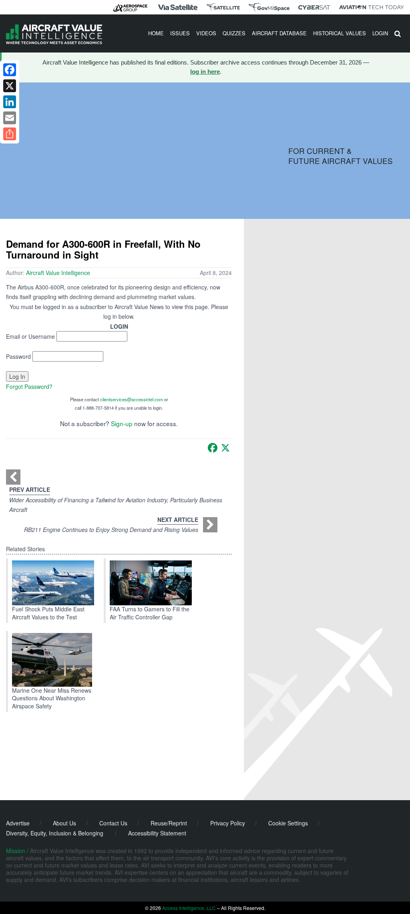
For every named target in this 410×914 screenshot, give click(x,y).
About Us (64, 823)
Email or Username (30, 336)
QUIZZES (234, 33)
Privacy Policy (227, 823)
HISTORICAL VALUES (339, 33)
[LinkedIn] (10, 102)
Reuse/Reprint (169, 823)
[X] (225, 448)
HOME (156, 33)
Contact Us (113, 823)
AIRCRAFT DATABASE (279, 33)
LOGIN (380, 33)
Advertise (18, 823)
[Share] (10, 134)
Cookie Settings (288, 823)
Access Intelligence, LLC (189, 907)
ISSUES (180, 33)
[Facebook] (212, 448)
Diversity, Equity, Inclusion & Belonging (54, 833)
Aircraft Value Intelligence (58, 273)
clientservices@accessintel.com (131, 399)
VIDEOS (206, 33)
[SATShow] (223, 7)
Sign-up (122, 423)
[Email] (10, 118)
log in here (205, 72)
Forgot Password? (29, 386)
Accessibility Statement (157, 833)
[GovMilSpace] (269, 7)
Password (18, 356)
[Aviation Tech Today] (371, 7)
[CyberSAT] (314, 7)
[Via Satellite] (177, 7)
